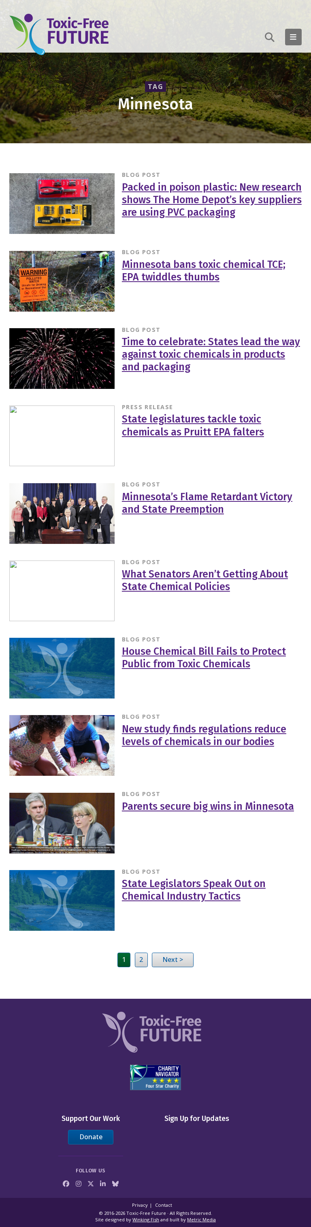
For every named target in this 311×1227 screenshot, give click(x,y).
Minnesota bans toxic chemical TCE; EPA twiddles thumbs (203, 271)
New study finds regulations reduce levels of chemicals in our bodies (204, 735)
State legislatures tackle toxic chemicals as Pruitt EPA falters (193, 425)
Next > (172, 959)
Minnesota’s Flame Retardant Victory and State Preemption (207, 503)
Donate (90, 1136)
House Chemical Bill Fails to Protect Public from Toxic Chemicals (204, 657)
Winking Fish (145, 1219)
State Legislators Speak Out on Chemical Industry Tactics (194, 890)
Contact (163, 1205)
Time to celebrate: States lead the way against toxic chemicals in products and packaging (211, 354)
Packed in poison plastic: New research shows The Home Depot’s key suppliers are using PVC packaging (212, 200)
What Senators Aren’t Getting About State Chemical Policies (205, 580)
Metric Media (201, 1219)
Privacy (140, 1205)
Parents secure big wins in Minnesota (208, 806)
